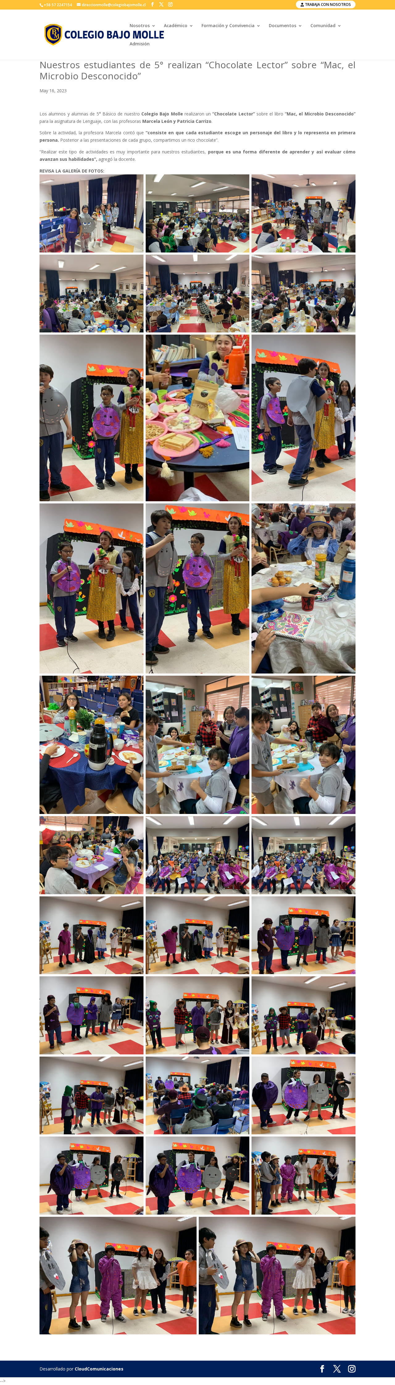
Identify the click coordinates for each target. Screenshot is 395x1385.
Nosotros (140, 25)
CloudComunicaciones (99, 1369)
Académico (175, 25)
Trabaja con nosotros (327, 4)
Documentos (282, 25)
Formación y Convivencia (228, 25)
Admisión (140, 44)
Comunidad (322, 25)
